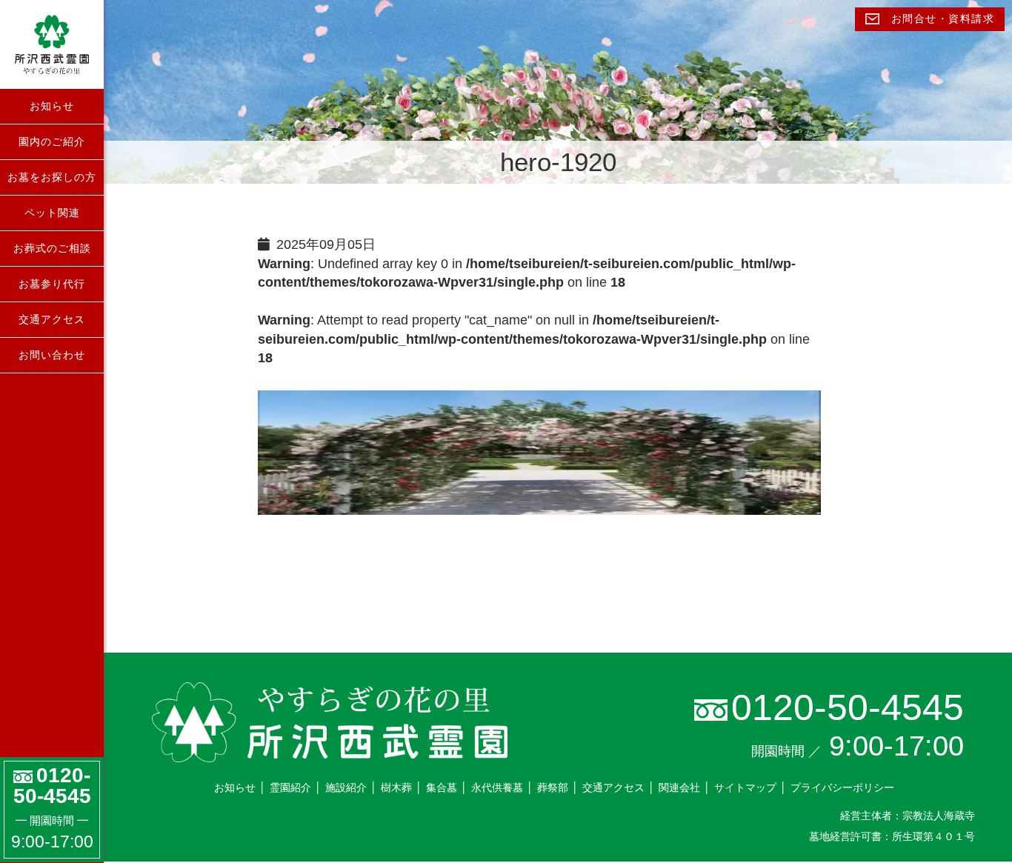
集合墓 (441, 787)
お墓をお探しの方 (51, 177)
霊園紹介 (290, 787)
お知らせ (52, 106)
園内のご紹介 (52, 141)
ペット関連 (52, 213)
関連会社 (679, 787)
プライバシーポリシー (842, 787)
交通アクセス (52, 319)
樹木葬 (396, 787)
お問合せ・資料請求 (940, 18)
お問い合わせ (52, 355)
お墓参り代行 (52, 284)
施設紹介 (346, 787)
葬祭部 (552, 787)
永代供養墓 (497, 787)
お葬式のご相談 (52, 248)
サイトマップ (745, 787)
